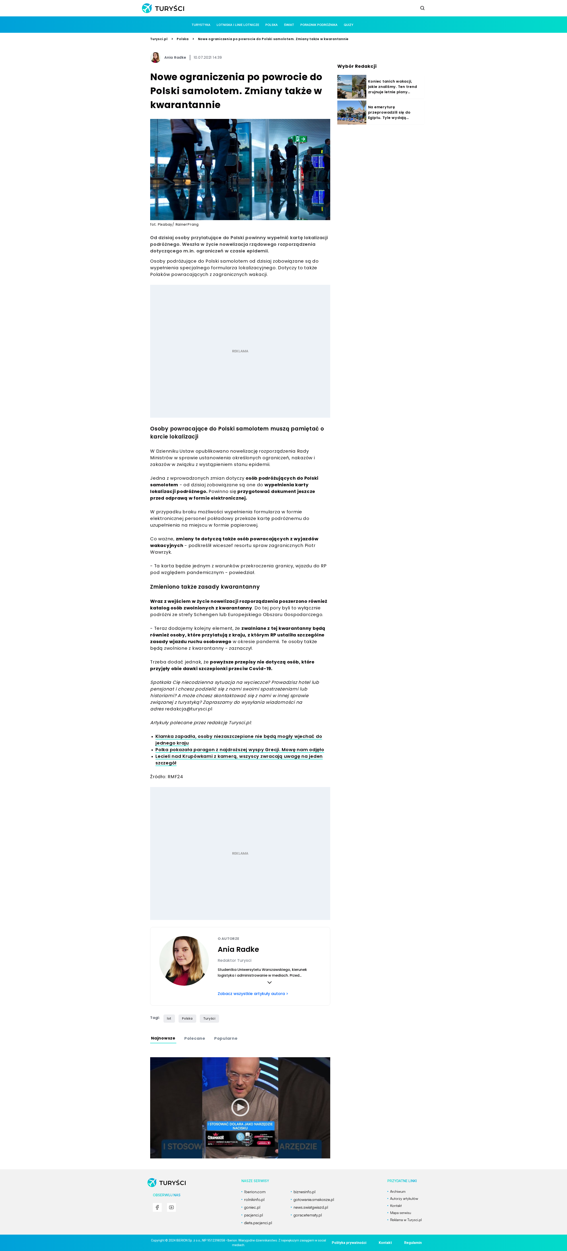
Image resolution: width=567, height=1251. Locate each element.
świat (289, 25)
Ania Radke (175, 57)
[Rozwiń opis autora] (269, 982)
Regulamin (413, 1243)
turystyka (201, 25)
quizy (348, 25)
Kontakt (385, 1243)
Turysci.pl (159, 39)
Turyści (209, 1018)
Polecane (194, 1038)
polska (271, 25)
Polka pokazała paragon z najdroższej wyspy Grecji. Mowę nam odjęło (239, 750)
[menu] (157, 1207)
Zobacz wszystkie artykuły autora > (253, 993)
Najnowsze (163, 1038)
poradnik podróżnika (319, 25)
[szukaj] (422, 8)
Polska (183, 39)
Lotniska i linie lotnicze (238, 25)
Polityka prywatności (349, 1243)
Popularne (226, 1038)
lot (169, 1018)
